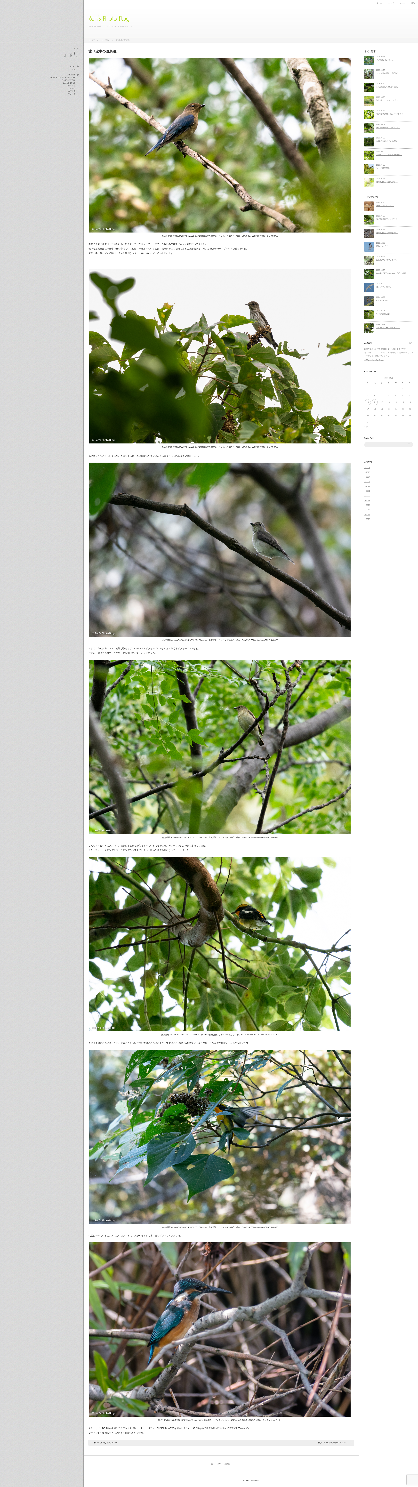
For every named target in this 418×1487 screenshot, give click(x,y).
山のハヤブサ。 (383, 300)
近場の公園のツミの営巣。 (388, 141)
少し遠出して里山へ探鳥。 (388, 87)
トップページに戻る (223, 1464)
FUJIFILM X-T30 (68, 80)
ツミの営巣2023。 (384, 314)
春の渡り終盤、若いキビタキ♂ (389, 114)
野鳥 (413, 3)
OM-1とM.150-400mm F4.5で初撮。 (392, 273)
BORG (72, 67)
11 (375, 402)
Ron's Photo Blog (108, 18)
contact (391, 3)
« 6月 (366, 427)
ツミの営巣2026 (383, 168)
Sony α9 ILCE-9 (69, 83)
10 (368, 402)
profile (402, 3)
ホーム (379, 3)
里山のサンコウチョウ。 (387, 260)
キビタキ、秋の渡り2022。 (388, 327)
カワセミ (71, 91)
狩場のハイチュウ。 (385, 246)
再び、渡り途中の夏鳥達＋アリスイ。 (333, 1443)
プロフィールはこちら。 (374, 360)
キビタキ (71, 94)
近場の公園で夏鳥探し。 (387, 182)
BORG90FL (70, 75)
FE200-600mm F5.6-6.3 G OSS (62, 78)
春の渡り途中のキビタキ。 (388, 127)
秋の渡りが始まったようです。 (106, 1443)
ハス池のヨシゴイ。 (385, 60)
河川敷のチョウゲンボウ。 (388, 100)
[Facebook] (411, 342)
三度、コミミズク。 (385, 205)
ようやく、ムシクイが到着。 (389, 154)
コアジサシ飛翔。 (384, 287)
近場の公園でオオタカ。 (387, 233)
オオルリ (71, 88)
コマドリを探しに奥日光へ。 (389, 73)
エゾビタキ (70, 86)
